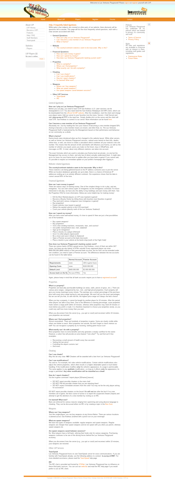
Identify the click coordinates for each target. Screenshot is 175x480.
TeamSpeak (60, 96)
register (135, 3)
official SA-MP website (75, 113)
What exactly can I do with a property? (70, 68)
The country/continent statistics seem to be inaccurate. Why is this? (81, 48)
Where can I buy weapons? (66, 86)
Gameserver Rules (135, 56)
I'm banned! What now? (65, 80)
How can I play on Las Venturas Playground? (73, 38)
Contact (125, 22)
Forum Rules (133, 58)
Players (73, 22)
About (54, 22)
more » (42, 59)
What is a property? (63, 64)
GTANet (82, 464)
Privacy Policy (133, 39)
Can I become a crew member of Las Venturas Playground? (78, 40)
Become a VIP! (32, 30)
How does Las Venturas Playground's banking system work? (78, 58)
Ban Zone (108, 404)
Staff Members (32, 38)
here (110, 119)
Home (37, 22)
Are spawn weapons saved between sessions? (73, 90)
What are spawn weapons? (66, 88)
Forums (107, 22)
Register (91, 22)
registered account (109, 277)
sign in (127, 3)
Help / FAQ (31, 35)
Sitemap (94, 478)
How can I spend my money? (67, 56)
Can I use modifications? (65, 76)
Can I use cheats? (63, 74)
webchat (84, 466)
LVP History (31, 28)
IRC (57, 98)
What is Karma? (62, 42)
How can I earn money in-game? (68, 54)
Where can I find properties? (66, 66)
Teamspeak (31, 40)
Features (30, 33)
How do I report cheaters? (66, 78)
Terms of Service (134, 37)
